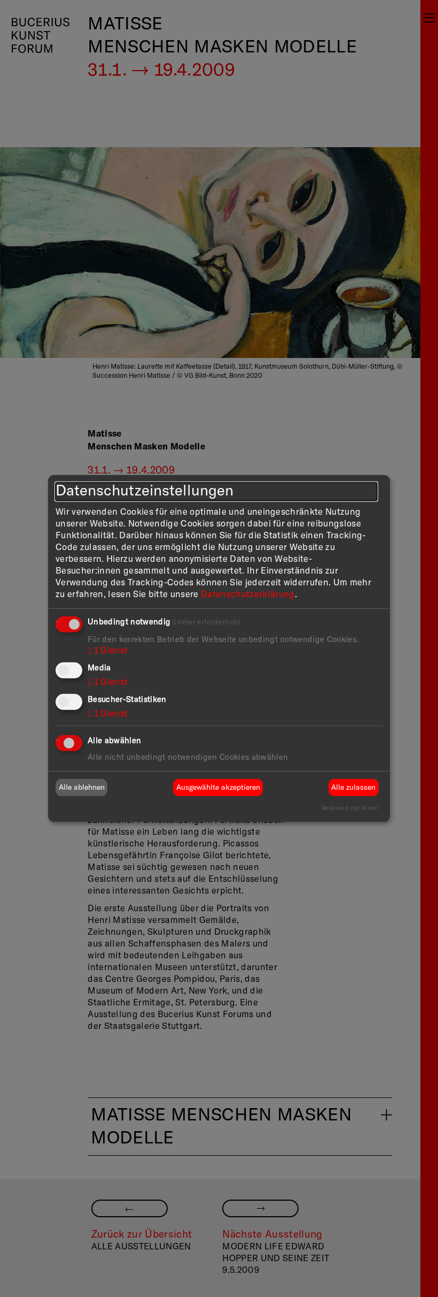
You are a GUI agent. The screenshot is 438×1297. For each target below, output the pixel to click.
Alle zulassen (353, 787)
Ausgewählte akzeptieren (218, 787)
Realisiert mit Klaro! (350, 808)
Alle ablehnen (82, 787)
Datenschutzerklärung (248, 594)
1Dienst (108, 650)
